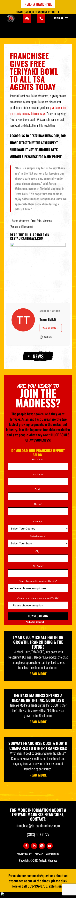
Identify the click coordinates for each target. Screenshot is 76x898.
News (38, 356)
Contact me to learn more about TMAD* (38, 598)
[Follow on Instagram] (42, 846)
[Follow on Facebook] (26, 846)
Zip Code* (38, 566)
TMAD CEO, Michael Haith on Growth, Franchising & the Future (38, 642)
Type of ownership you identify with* (38, 581)
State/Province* (38, 536)
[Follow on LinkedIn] (34, 846)
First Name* (38, 459)
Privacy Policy (24, 854)
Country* (38, 521)
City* (38, 551)
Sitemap (39, 854)
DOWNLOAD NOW (38, 616)
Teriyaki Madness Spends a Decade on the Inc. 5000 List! (38, 697)
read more (38, 673)
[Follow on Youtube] (50, 846)
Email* (38, 489)
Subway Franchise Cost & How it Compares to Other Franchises (38, 745)
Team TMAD (48, 319)
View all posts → (50, 328)
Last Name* (38, 474)
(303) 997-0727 (38, 834)
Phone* (38, 504)
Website (48, 337)
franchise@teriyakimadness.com (38, 825)
